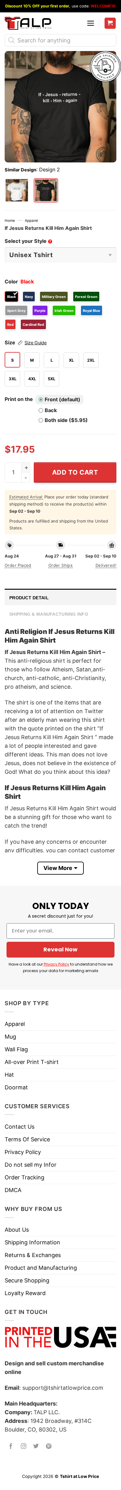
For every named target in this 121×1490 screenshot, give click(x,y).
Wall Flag (16, 1049)
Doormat (16, 1087)
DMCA (13, 1190)
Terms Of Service (27, 1139)
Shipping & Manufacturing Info (48, 614)
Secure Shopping (27, 1280)
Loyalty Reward (25, 1293)
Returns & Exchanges (33, 1255)
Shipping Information (32, 1242)
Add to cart (75, 472)
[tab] (60, 597)
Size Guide (36, 343)
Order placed (18, 565)
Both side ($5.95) (66, 420)
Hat (9, 1074)
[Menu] (91, 23)
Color (11, 281)
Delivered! (106, 565)
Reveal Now (60, 949)
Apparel (31, 220)
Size (26, 342)
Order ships (60, 565)
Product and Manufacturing (41, 1267)
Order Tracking (24, 1177)
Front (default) (62, 399)
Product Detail (29, 597)
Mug (10, 1036)
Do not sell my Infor (30, 1164)
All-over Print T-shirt (32, 1062)
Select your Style (28, 241)
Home (10, 220)
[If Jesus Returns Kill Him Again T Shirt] (17, 190)
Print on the (19, 399)
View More (57, 868)
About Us (17, 1229)
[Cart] (110, 23)
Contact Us (19, 1126)
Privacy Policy (56, 964)
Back (51, 410)
